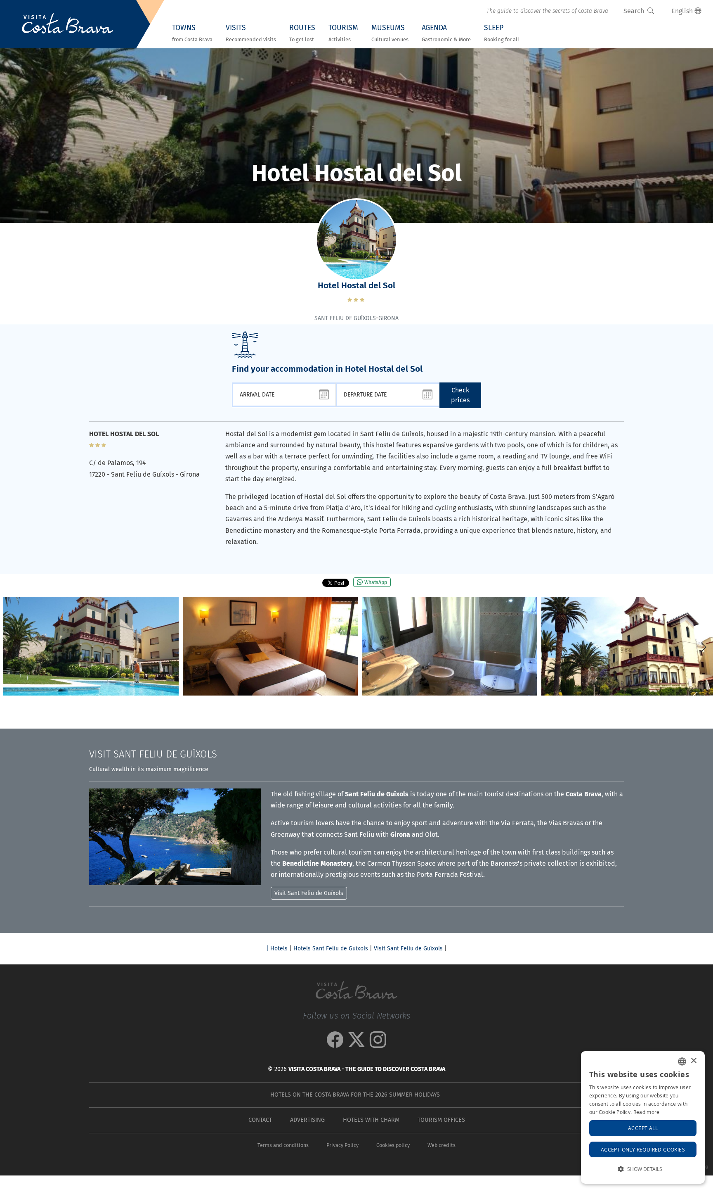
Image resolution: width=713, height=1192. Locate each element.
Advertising (307, 1119)
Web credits (441, 1145)
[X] (356, 1043)
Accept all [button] (643, 1128)
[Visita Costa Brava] (68, 24)
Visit (153, 754)
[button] (703, 647)
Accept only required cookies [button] (643, 1149)
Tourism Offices (441, 1119)
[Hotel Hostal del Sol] (91, 646)
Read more (646, 1112)
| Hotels (277, 948)
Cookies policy (393, 1145)
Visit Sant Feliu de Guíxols (408, 948)
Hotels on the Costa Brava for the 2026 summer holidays (355, 1094)
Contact (260, 1119)
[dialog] (643, 1117)
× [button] (693, 1061)
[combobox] (682, 1061)
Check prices (460, 395)
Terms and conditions (283, 1145)
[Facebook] (335, 1043)
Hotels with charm (371, 1119)
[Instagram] (378, 1043)
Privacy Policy (342, 1145)
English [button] (682, 11)
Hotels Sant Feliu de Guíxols (330, 948)
